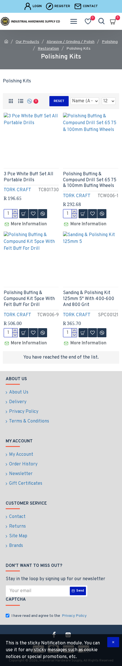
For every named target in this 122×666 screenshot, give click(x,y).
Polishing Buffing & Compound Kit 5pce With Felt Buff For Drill (29, 299)
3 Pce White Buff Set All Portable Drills (28, 177)
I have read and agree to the (49, 615)
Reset (59, 101)
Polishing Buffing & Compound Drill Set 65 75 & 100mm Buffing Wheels (89, 180)
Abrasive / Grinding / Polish (70, 41)
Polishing (110, 41)
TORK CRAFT (17, 190)
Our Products (27, 41)
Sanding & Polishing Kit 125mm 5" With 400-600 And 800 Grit (88, 299)
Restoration (48, 48)
